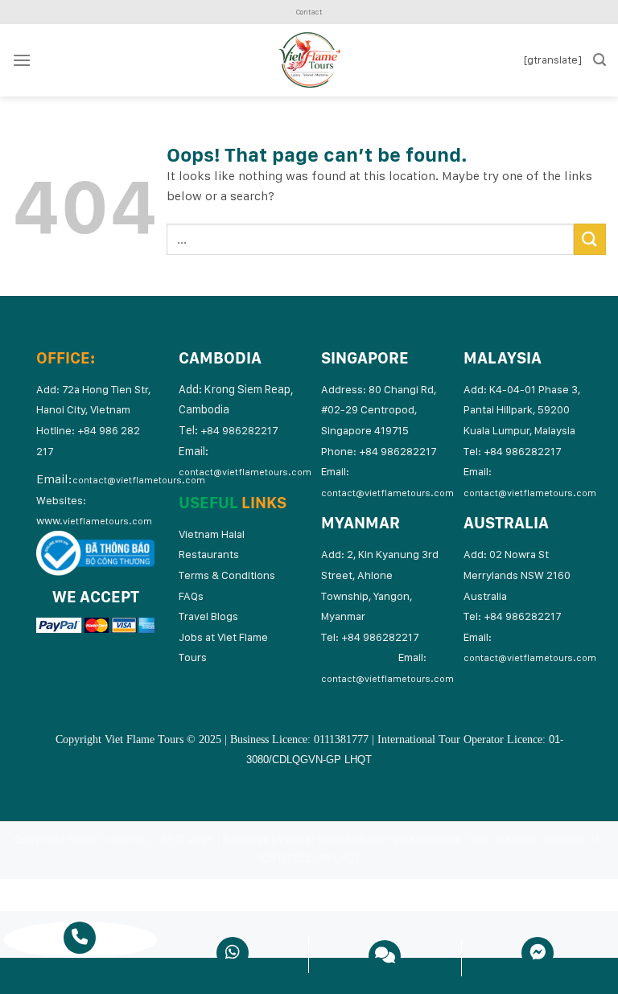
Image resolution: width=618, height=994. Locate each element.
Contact (309, 11)
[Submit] (590, 239)
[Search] (599, 60)
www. (94, 520)
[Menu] (21, 60)
